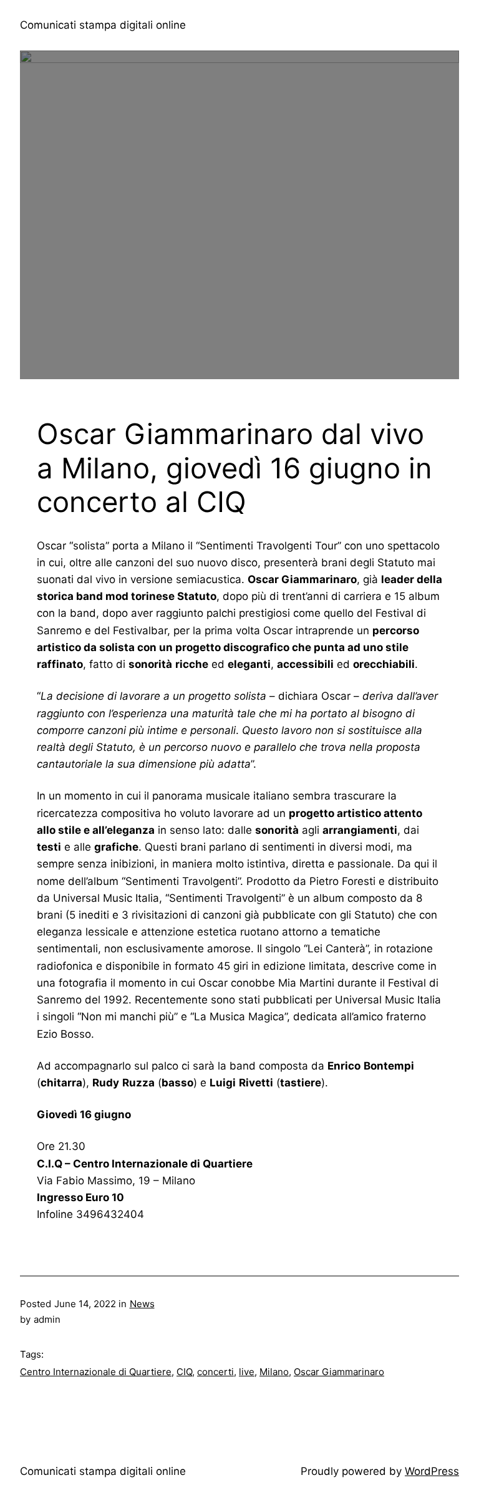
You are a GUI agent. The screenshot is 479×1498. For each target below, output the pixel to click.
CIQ (184, 1372)
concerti (215, 1372)
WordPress (432, 1471)
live (246, 1372)
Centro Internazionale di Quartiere (96, 1372)
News (142, 1304)
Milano (274, 1372)
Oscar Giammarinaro (339, 1372)
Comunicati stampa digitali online (103, 25)
